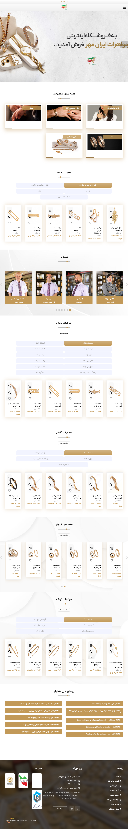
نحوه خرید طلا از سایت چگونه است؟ (105, 703)
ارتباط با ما (60, 808)
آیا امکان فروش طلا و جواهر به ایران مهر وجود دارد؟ (39, 731)
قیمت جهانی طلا (113, 781)
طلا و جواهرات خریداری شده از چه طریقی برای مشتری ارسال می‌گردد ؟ (95, 712)
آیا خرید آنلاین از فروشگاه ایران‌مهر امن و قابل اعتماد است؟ (97, 720)
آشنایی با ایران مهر (113, 785)
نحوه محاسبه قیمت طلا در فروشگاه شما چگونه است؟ (38, 703)
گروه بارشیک (114, 790)
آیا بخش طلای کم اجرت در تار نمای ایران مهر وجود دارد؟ (37, 710)
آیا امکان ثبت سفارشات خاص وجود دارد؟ (42, 717)
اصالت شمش (114, 795)
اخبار (117, 776)
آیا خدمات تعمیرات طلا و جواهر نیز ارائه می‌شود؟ (40, 724)
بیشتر (64, 44)
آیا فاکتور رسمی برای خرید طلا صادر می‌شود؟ (102, 734)
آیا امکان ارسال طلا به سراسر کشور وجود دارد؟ (102, 727)
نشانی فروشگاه (114, 809)
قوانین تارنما (115, 804)
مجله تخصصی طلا (113, 799)
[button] (4, 44)
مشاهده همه (64, 333)
